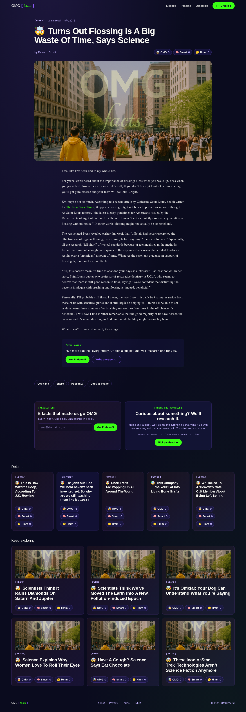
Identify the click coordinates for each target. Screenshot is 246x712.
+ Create (223, 5)
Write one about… (106, 359)
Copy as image (100, 383)
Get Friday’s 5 (105, 427)
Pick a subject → (168, 442)
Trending (185, 5)
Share (60, 383)
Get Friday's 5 (77, 359)
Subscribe (202, 5)
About (101, 702)
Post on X (77, 383)
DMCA (137, 702)
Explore (171, 5)
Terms (125, 702)
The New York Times (80, 207)
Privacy (113, 702)
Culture (67, 477)
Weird (39, 20)
